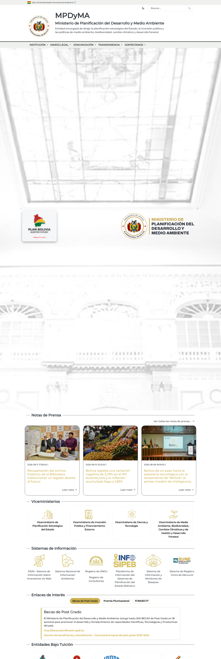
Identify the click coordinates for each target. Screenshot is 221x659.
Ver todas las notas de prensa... (173, 421)
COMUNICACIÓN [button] (83, 44)
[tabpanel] (110, 623)
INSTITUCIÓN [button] (38, 44)
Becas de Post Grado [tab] (85, 600)
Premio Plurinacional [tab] (116, 600)
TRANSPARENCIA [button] (109, 44)
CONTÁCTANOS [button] (134, 44)
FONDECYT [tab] (142, 600)
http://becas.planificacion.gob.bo (64, 630)
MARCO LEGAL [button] (59, 44)
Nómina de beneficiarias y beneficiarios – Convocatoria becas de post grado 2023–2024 (96, 635)
